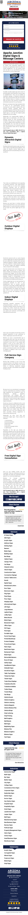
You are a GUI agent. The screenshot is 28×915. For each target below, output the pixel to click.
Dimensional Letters (10, 585)
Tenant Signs (8, 678)
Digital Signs (8, 583)
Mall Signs (7, 817)
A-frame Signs (8, 535)
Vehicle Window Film (10, 708)
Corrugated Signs (9, 853)
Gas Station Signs (9, 801)
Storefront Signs (9, 670)
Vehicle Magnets (9, 705)
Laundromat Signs (9, 811)
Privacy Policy (14, 890)
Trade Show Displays (10, 681)
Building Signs (8, 553)
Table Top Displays (9, 673)
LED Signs (7, 607)
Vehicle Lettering (9, 702)
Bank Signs (7, 774)
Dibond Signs (8, 855)
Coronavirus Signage (10, 575)
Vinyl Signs (7, 863)
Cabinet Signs (8, 559)
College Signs (8, 785)
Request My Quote (13, 39)
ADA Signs (7, 538)
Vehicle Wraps (8, 710)
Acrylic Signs (8, 540)
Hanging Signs (8, 601)
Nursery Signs (8, 825)
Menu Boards (8, 617)
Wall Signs (7, 724)
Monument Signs (9, 623)
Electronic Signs (9, 591)
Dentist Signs (8, 796)
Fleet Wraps (7, 596)
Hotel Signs (7, 809)
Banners (6, 548)
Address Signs (8, 543)
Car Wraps (7, 564)
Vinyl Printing (8, 716)
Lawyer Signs (8, 814)
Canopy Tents (8, 561)
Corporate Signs (9, 790)
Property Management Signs (12, 830)
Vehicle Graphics (9, 700)
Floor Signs (7, 599)
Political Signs (8, 827)
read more (11, 522)
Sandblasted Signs (9, 665)
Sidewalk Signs (8, 668)
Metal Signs (7, 620)
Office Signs (7, 625)
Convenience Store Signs (11, 788)
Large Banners (8, 609)
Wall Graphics (8, 718)
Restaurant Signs (9, 652)
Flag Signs (7, 593)
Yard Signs (7, 737)
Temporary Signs (9, 676)
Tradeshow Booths (9, 684)
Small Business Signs (10, 838)
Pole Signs (7, 630)
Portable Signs (8, 633)
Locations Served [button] (14, 899)
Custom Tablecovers (10, 577)
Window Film (8, 729)
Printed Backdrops (9, 638)
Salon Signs (7, 833)
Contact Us (14, 896)
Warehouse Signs (9, 841)
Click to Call (14, 8)
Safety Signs (8, 662)
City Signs (7, 782)
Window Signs (8, 734)
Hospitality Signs (9, 806)
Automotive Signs (9, 772)
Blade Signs (7, 551)
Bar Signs (7, 777)
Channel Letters (9, 567)
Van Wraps (7, 694)
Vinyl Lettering (8, 713)
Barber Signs (8, 780)
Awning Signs (8, 546)
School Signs (8, 835)
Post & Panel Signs (9, 636)
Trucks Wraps (8, 692)
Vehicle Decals (8, 697)
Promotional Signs (9, 644)
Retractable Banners (10, 657)
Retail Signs (7, 654)
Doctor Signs (8, 798)
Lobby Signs (7, 615)
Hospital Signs (8, 803)
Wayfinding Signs (9, 726)
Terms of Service (14, 893)
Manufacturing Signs (10, 819)
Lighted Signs (8, 612)
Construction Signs (10, 572)
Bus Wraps (7, 556)
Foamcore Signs (9, 858)
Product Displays (9, 641)
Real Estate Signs (9, 649)
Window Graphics (9, 731)
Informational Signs (10, 604)
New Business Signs (10, 822)
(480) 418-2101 (14, 6)
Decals (6, 580)
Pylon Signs (7, 646)
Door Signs (7, 588)
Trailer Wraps (8, 689)
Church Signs (8, 569)
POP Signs (7, 628)
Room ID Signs (8, 660)
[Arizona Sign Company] (14, 871)
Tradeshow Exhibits (10, 686)
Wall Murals (7, 721)
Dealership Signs (9, 793)
